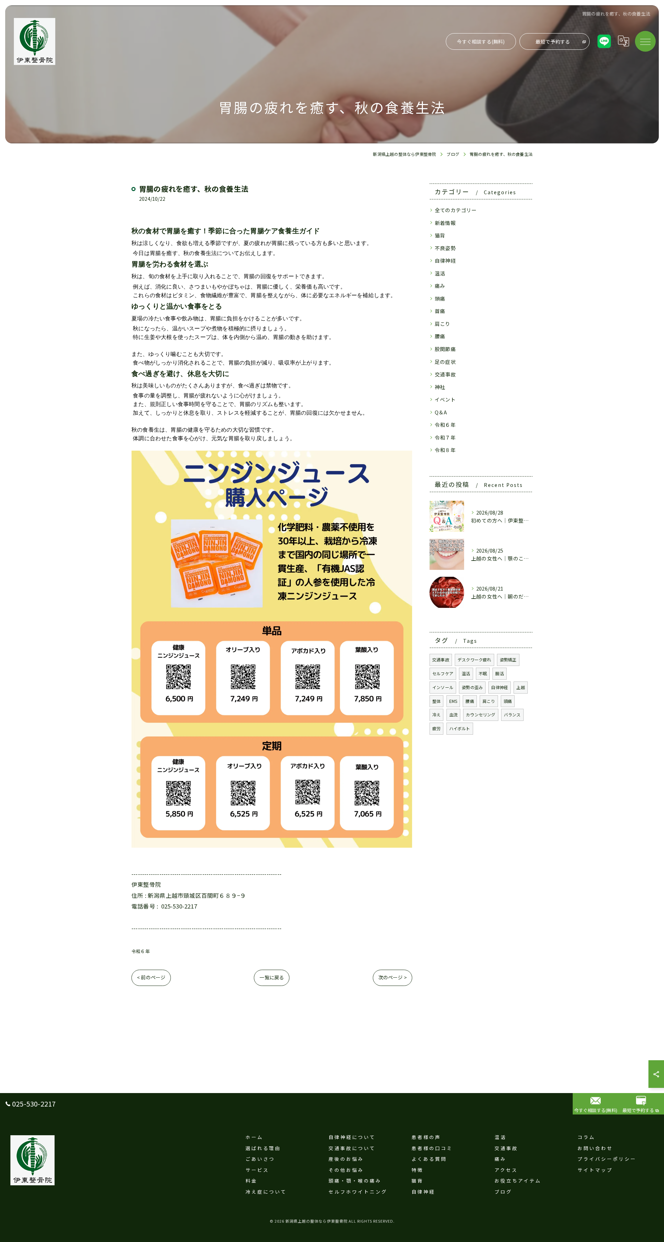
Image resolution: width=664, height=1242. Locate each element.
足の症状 (445, 361)
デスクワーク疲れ (474, 659)
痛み (440, 285)
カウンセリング (480, 714)
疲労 (436, 728)
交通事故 (445, 374)
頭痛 (440, 298)
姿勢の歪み (472, 687)
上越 (520, 687)
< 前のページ (151, 977)
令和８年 (445, 449)
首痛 (440, 310)
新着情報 (445, 222)
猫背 (440, 235)
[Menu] (645, 41)
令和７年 (445, 437)
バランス (512, 714)
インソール (442, 687)
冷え (436, 714)
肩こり (443, 323)
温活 (440, 273)
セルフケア (442, 673)
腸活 (499, 673)
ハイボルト (459, 728)
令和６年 (140, 951)
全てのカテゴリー (456, 210)
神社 (440, 387)
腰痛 (440, 336)
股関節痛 (445, 348)
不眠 (483, 673)
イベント (445, 399)
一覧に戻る (271, 977)
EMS (453, 701)
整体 (436, 701)
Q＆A (441, 412)
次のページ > (392, 977)
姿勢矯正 (508, 659)
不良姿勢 (445, 248)
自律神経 (445, 260)
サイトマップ (595, 1169)
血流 (453, 714)
